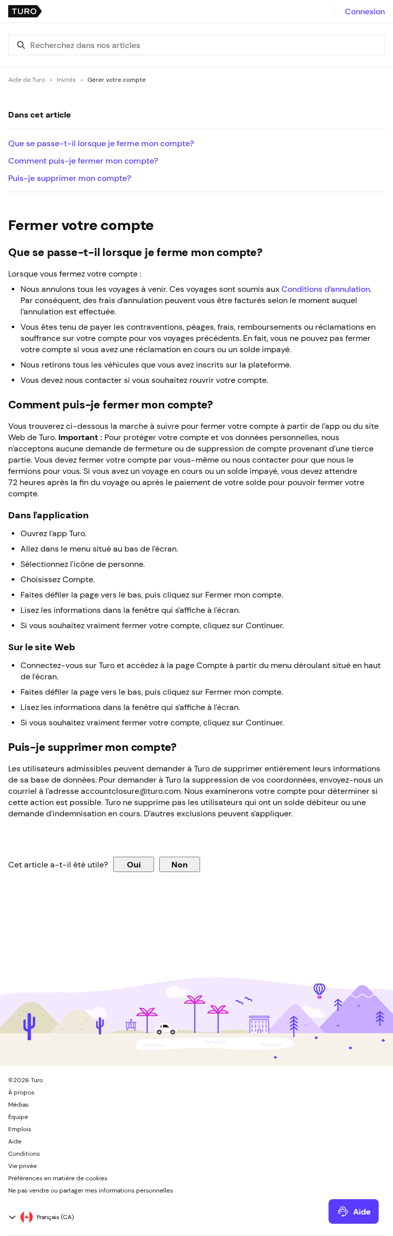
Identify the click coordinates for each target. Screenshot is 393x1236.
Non (179, 864)
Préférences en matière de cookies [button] (57, 1178)
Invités (66, 79)
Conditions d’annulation (325, 288)
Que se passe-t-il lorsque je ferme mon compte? (101, 143)
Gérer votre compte (117, 79)
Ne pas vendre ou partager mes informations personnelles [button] (90, 1190)
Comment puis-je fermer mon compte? (83, 160)
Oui (134, 864)
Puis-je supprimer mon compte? (69, 177)
